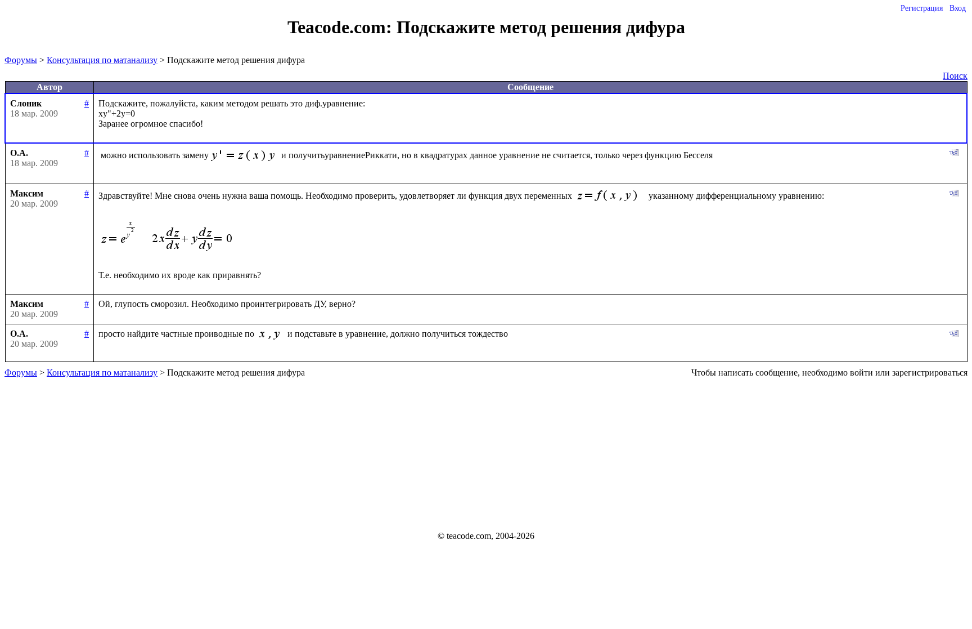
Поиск (955, 76)
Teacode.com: (342, 27)
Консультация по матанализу (102, 60)
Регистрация (922, 8)
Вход (958, 8)
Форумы (20, 60)
